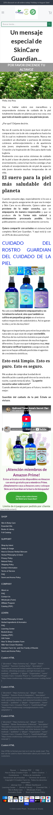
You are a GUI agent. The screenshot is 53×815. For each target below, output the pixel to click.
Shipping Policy (7, 564)
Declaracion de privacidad (14, 778)
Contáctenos (14, 775)
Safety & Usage (7, 548)
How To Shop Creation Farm (12, 642)
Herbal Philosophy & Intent (12, 555)
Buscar (13, 770)
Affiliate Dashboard (33, 785)
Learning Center (8, 629)
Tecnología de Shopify (35, 809)
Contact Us (5, 597)
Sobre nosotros (38, 773)
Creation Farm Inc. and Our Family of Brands (19, 648)
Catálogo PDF (26, 770)
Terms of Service (8, 571)
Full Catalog (6, 532)
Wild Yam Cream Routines (12, 645)
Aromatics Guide (15, 792)
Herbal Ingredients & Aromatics (13, 622)
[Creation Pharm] (26, 12)
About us (4, 590)
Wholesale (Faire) (8, 600)
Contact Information (9, 568)
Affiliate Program (8, 603)
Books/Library (6, 632)
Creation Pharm (20, 809)
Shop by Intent (7, 545)
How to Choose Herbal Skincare (14, 552)
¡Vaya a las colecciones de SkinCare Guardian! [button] (26, 497)
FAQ (3, 574)
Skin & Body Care (8, 523)
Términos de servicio (37, 778)
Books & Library (7, 529)
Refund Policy (6, 561)
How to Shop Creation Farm (16, 773)
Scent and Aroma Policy (11, 577)
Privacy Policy (6, 558)
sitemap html (16, 785)
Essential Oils (6, 526)
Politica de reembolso (32, 775)
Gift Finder (5, 638)
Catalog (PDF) (7, 606)
